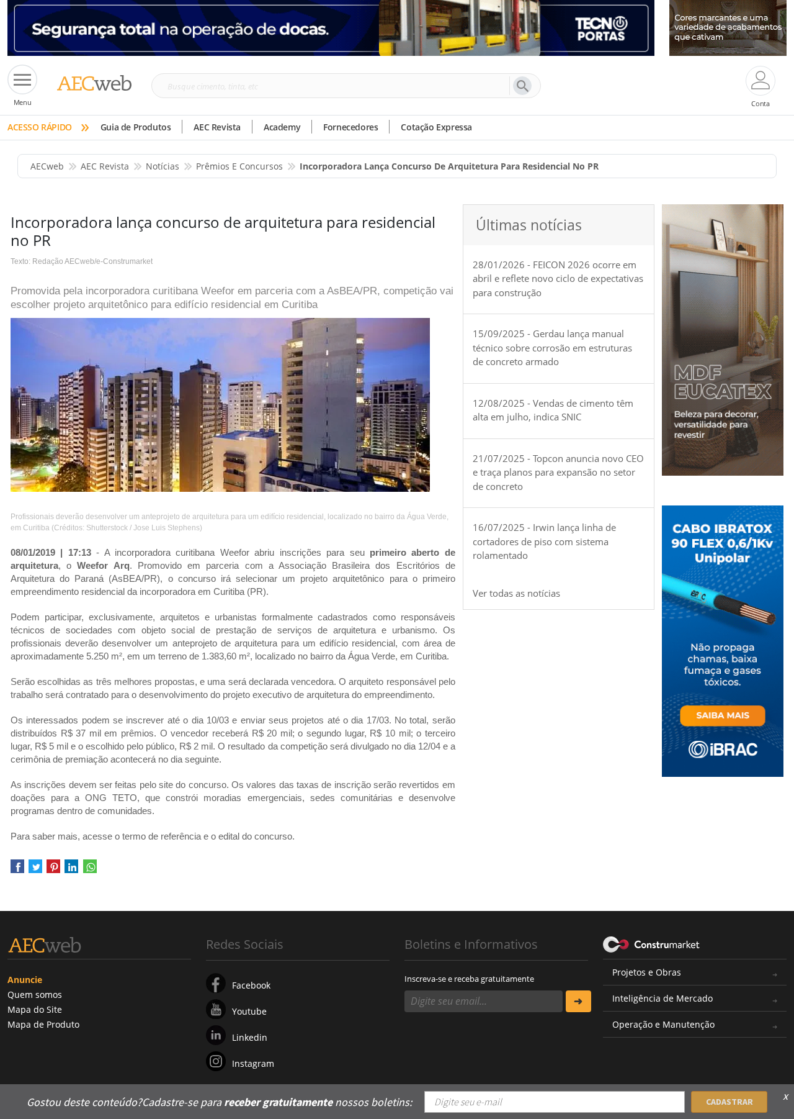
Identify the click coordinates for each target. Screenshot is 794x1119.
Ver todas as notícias (516, 593)
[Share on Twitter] (35, 871)
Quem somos (34, 994)
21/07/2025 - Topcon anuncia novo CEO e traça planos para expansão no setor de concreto (558, 472)
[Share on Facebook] (17, 871)
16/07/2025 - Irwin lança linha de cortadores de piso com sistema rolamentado (544, 541)
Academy (282, 127)
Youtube (249, 1011)
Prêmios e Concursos (239, 166)
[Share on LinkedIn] (71, 871)
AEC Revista (217, 127)
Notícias (162, 166)
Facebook (251, 985)
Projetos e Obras (646, 972)
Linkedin (249, 1037)
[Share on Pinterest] (53, 871)
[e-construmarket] (651, 943)
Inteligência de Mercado (662, 998)
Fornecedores (350, 127)
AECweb (47, 166)
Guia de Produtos (135, 127)
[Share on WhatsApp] (90, 871)
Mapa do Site (34, 1009)
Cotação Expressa (436, 127)
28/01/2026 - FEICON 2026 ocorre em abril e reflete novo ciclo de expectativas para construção (558, 278)
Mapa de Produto (43, 1024)
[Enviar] (578, 1001)
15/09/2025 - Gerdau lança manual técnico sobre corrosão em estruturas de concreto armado (552, 347)
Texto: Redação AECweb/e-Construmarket (82, 261)
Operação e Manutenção (663, 1024)
